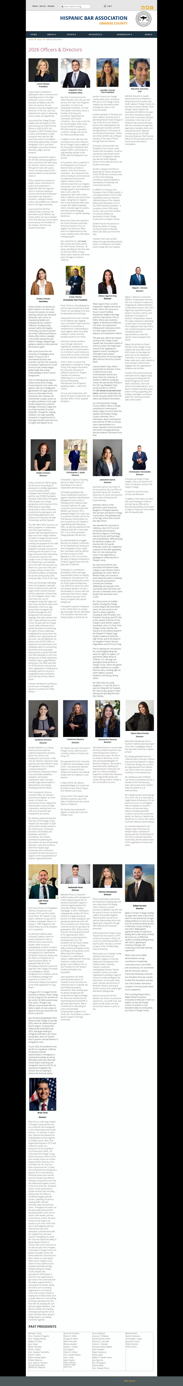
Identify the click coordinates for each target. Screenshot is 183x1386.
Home (34, 6)
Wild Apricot (129, 1380)
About (39, 39)
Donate (51, 6)
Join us (42, 6)
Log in (109, 6)
